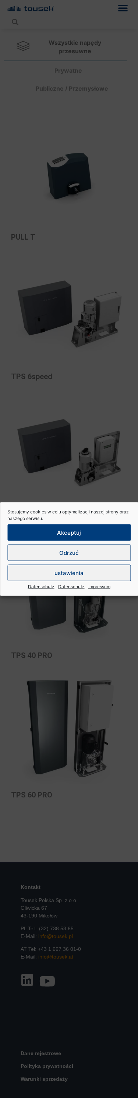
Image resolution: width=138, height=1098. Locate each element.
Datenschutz (41, 586)
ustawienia (69, 572)
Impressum (99, 586)
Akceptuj (69, 532)
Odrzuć (69, 552)
